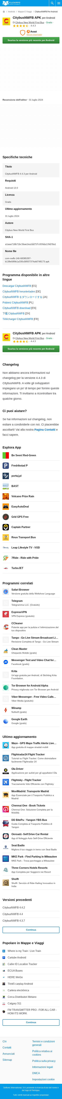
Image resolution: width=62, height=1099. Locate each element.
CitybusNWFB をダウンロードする (22, 297)
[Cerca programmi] (52, 3)
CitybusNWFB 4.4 (13, 914)
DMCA (36, 1073)
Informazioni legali (42, 1067)
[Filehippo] (11, 3)
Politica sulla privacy (43, 1061)
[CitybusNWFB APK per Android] (6, 21)
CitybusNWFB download (17, 308)
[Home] (4, 11)
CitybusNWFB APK (34, 17)
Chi (5, 1041)
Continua (31, 929)
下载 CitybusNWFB (13, 313)
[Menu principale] (59, 3)
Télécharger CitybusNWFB (18, 319)
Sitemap (7, 1060)
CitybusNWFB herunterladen (19, 291)
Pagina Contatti (44, 429)
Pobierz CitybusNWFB (15, 302)
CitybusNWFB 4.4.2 (14, 907)
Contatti (7, 1047)
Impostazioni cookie (43, 1079)
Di (28, 22)
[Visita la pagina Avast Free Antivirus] (31, 33)
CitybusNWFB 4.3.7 (14, 920)
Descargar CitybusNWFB (17, 286)
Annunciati (9, 1053)
